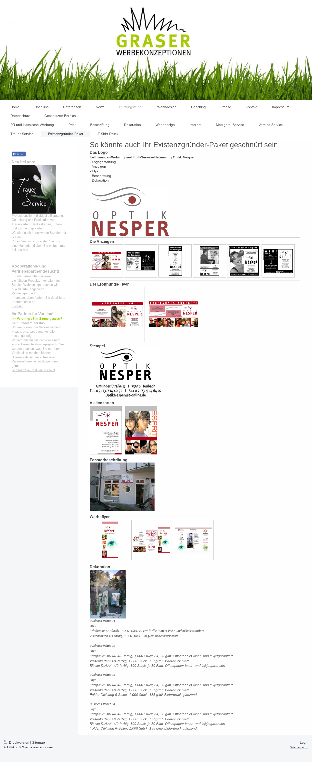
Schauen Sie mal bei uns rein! (33, 370)
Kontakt (17, 306)
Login (304, 742)
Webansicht (299, 747)
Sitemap (38, 742)
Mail (21, 245)
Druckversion (19, 742)
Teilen (20, 154)
